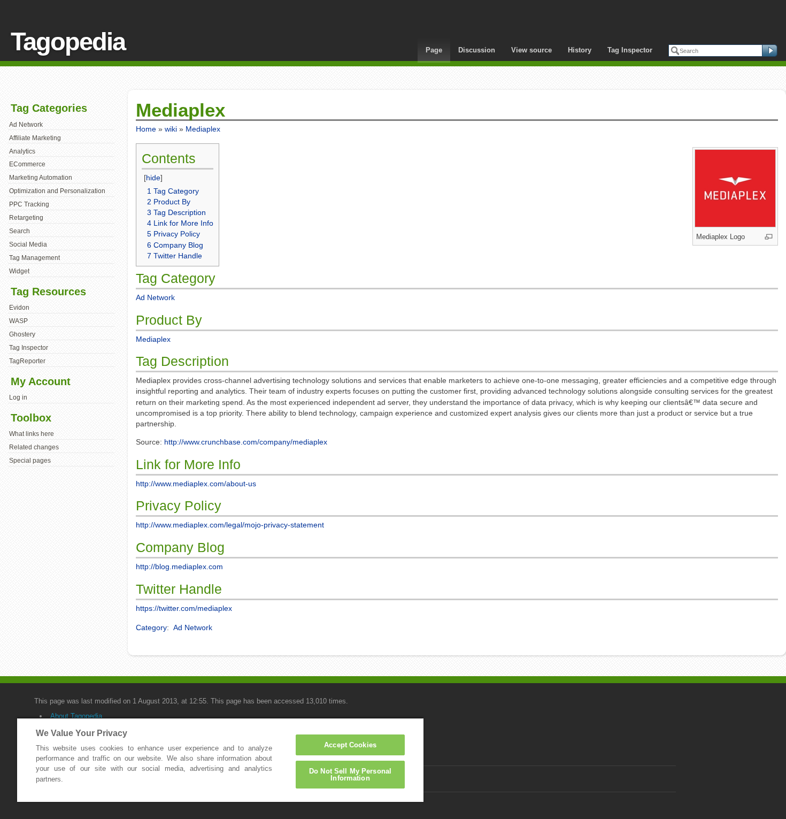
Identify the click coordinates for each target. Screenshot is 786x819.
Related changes (34, 447)
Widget (19, 271)
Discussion (476, 50)
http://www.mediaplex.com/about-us (196, 483)
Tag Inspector (629, 50)
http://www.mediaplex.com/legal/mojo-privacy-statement (230, 525)
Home (146, 129)
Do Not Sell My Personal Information (350, 774)
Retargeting (26, 217)
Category (151, 627)
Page (434, 50)
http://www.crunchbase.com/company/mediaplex (245, 442)
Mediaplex (203, 129)
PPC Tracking (29, 204)
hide (153, 177)
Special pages (30, 460)
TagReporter (27, 361)
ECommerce (27, 164)
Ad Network (26, 124)
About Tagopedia (76, 716)
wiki (171, 129)
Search (19, 231)
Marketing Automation (40, 177)
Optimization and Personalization (57, 191)
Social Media (28, 244)
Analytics (22, 151)
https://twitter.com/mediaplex (184, 608)
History (579, 50)
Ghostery (22, 334)
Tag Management (34, 258)
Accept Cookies (350, 745)
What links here (31, 434)
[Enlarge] (769, 237)
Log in (18, 397)
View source (531, 50)
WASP (18, 321)
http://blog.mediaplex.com (179, 566)
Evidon (19, 307)
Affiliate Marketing (35, 138)
